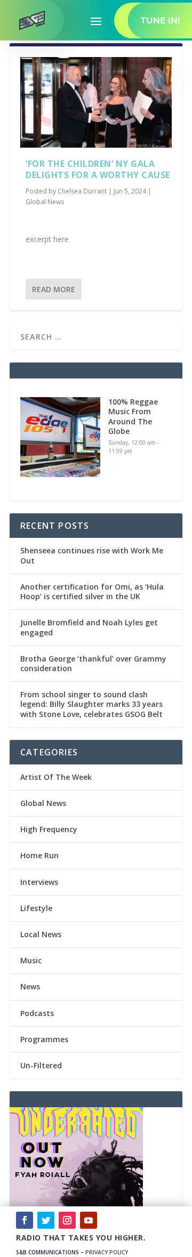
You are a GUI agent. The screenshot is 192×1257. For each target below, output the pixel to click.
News (30, 986)
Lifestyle (36, 908)
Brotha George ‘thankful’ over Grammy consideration (93, 663)
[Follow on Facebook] (24, 1220)
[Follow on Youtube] (88, 1220)
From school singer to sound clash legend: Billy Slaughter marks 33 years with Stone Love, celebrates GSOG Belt (91, 704)
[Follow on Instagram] (67, 1220)
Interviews (39, 882)
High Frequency (48, 829)
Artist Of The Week (56, 777)
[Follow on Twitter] (45, 1220)
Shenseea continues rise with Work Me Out (91, 555)
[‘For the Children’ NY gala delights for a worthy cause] (96, 102)
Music (31, 960)
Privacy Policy (106, 1252)
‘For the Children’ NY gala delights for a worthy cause (98, 169)
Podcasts (37, 1013)
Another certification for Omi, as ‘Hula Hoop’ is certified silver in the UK (92, 591)
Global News (45, 201)
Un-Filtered (41, 1065)
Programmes (44, 1039)
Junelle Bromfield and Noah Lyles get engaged (89, 627)
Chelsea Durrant (82, 191)
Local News (40, 934)
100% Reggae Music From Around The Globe (133, 416)
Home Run (39, 855)
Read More (53, 289)
